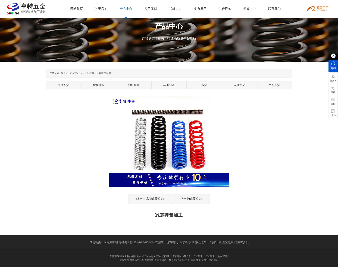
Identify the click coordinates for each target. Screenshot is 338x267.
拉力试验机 (241, 242)
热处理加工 (202, 242)
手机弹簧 (274, 85)
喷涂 (191, 242)
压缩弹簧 (89, 73)
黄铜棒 (138, 242)
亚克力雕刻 (111, 242)
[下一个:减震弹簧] (191, 198)
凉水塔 (183, 242)
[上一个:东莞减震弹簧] (150, 198)
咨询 (333, 68)
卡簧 (204, 85)
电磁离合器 (126, 242)
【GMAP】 (209, 256)
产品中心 (75, 73)
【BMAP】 (197, 256)
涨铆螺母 (173, 242)
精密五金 (215, 242)
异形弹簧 (169, 85)
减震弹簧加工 (106, 73)
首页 (63, 73)
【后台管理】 (222, 256)
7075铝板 (148, 242)
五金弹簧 (239, 85)
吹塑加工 (160, 242)
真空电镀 (228, 242)
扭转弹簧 (133, 85)
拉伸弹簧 (98, 85)
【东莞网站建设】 (181, 256)
